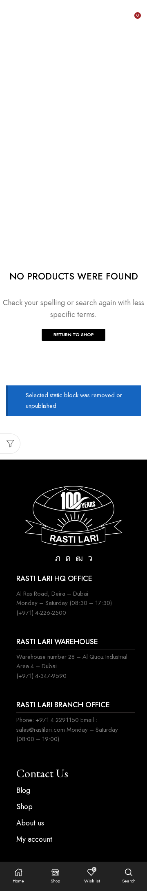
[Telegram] (90, 558)
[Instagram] (68, 558)
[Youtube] (79, 558)
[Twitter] (57, 558)
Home (57, 60)
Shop (85, 60)
